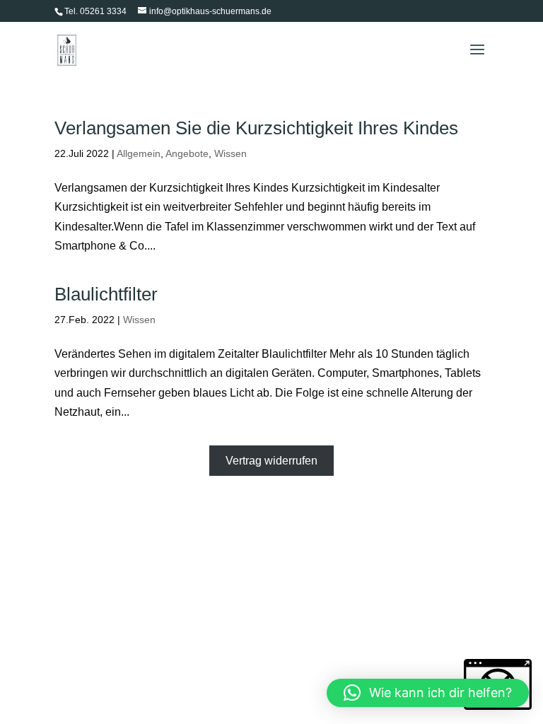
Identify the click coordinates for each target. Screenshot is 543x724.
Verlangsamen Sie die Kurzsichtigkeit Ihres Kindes (256, 128)
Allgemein (138, 153)
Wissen (230, 153)
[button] (428, 693)
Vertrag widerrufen (271, 461)
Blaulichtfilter (106, 294)
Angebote (187, 153)
